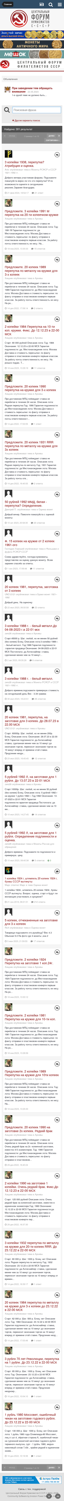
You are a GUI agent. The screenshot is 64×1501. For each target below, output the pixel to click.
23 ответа (39, 607)
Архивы (39, 218)
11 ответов (39, 368)
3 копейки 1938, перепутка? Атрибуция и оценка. (24, 164)
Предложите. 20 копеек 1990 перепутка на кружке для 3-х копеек (30, 388)
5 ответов (39, 860)
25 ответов (40, 698)
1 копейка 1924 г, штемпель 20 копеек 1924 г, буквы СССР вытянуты (31, 879)
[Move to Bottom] (49, 1496)
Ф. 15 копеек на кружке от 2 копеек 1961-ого (29, 543)
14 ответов (40, 814)
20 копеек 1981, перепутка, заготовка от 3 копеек (31, 588)
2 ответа (38, 308)
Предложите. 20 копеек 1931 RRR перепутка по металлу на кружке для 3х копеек (31, 446)
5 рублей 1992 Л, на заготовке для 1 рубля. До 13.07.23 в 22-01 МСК (31, 778)
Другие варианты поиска (27, 120)
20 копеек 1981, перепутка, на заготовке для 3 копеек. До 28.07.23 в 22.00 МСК (32, 721)
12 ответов (40, 758)
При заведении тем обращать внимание (32, 89)
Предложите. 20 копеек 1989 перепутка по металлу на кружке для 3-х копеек (31, 270)
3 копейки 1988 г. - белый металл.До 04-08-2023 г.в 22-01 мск (31, 627)
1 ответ (37, 423)
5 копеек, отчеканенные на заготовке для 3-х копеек (31, 922)
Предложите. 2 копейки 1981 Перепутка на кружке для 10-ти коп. (30, 1017)
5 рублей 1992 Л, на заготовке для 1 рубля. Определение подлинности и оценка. (31, 836)
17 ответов (39, 941)
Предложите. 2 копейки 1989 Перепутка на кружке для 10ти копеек (32, 1073)
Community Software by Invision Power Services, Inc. (32, 1496)
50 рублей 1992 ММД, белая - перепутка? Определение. (26, 503)
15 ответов (39, 248)
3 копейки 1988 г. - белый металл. (29, 678)
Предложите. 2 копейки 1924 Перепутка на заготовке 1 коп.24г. (29, 961)
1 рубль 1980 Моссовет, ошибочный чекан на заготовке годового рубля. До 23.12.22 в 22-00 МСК (30, 1418)
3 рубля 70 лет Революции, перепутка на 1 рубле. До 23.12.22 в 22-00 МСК (32, 1360)
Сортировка (52, 140)
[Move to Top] (58, 1496)
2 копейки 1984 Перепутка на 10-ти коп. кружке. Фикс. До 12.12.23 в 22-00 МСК (32, 330)
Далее (52, 136)
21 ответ (38, 192)
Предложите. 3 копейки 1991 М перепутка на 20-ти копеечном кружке (31, 213)
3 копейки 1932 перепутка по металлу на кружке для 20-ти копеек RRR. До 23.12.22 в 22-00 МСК (32, 1246)
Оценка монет (46, 509)
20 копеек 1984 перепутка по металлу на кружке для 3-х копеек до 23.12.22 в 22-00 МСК (32, 1306)
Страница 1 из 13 (32, 136)
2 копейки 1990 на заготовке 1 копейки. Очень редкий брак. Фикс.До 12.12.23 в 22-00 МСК (31, 1187)
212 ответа (39, 901)
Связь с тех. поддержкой (32, 1489)
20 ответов (39, 522)
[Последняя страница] (59, 136)
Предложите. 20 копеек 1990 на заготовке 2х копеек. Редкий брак (28, 1129)
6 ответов (37, 660)
